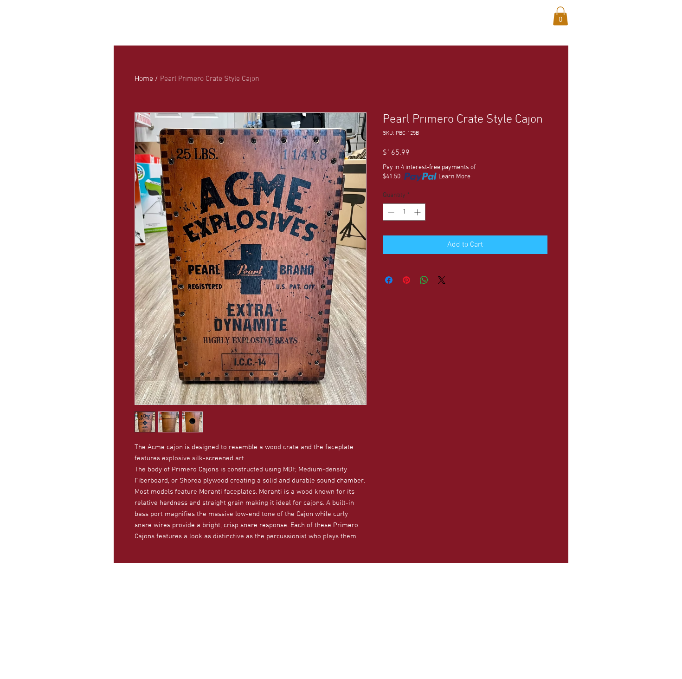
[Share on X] (441, 280)
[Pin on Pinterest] (406, 280)
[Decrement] (390, 212)
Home (144, 79)
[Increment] (418, 212)
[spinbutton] (404, 212)
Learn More (454, 177)
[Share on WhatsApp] (424, 280)
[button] (199, 14)
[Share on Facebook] (388, 280)
